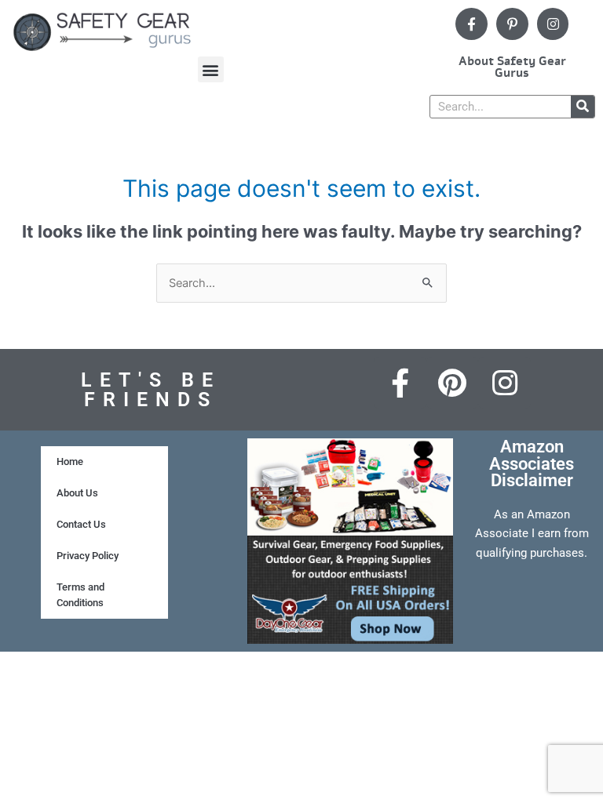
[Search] (582, 107)
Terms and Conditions (80, 595)
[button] (211, 69)
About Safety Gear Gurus (512, 67)
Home (70, 461)
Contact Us (81, 524)
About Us (77, 493)
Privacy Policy (88, 555)
